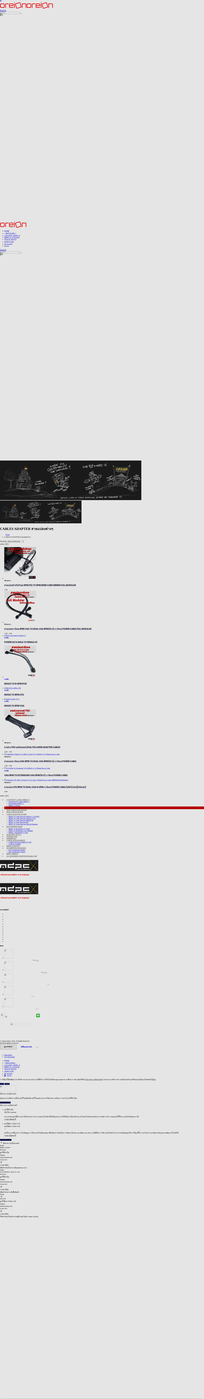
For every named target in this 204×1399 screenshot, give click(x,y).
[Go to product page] (104, 780)
